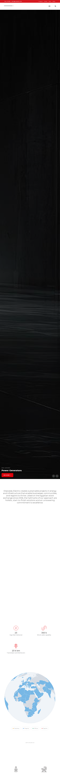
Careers (45, 1)
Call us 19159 (7, 1)
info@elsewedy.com (17, 1)
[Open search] (55, 6)
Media (53, 1)
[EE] (9, 6)
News (50, 1)
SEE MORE (6, 475)
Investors (40, 1)
